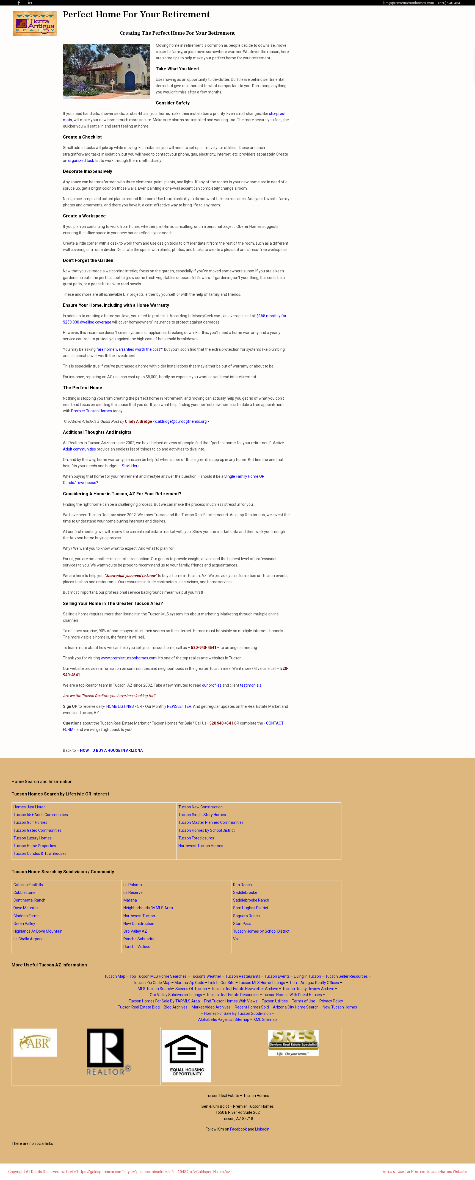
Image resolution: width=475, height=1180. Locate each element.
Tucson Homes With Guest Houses (292, 995)
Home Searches (265, 23)
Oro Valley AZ (135, 931)
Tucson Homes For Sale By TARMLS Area (164, 1001)
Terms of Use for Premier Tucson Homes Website (424, 1171)
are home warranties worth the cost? (130, 349)
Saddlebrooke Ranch (251, 900)
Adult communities (79, 449)
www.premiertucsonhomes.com (129, 658)
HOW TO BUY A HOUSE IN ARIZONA (111, 750)
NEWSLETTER (179, 706)
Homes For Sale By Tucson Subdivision (237, 1013)
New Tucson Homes (340, 1007)
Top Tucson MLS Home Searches (158, 976)
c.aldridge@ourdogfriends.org (181, 421)
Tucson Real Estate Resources (232, 995)
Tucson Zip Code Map (151, 982)
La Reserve (133, 892)
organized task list (84, 160)
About (230, 23)
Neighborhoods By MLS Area (148, 908)
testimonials (250, 685)
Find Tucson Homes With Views (231, 1001)
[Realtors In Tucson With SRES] (293, 1043)
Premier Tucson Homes (91, 411)
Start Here (131, 466)
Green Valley (24, 923)
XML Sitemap (265, 1019)
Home (210, 23)
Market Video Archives (211, 1007)
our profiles (212, 685)
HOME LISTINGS (120, 706)
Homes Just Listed (29, 807)
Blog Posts (304, 23)
